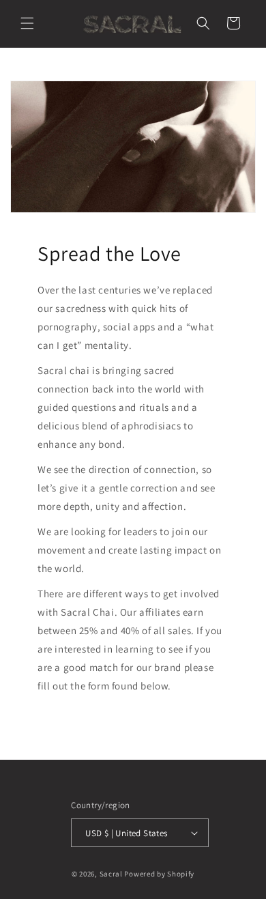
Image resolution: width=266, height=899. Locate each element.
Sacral (111, 874)
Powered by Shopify (159, 874)
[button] (27, 23)
